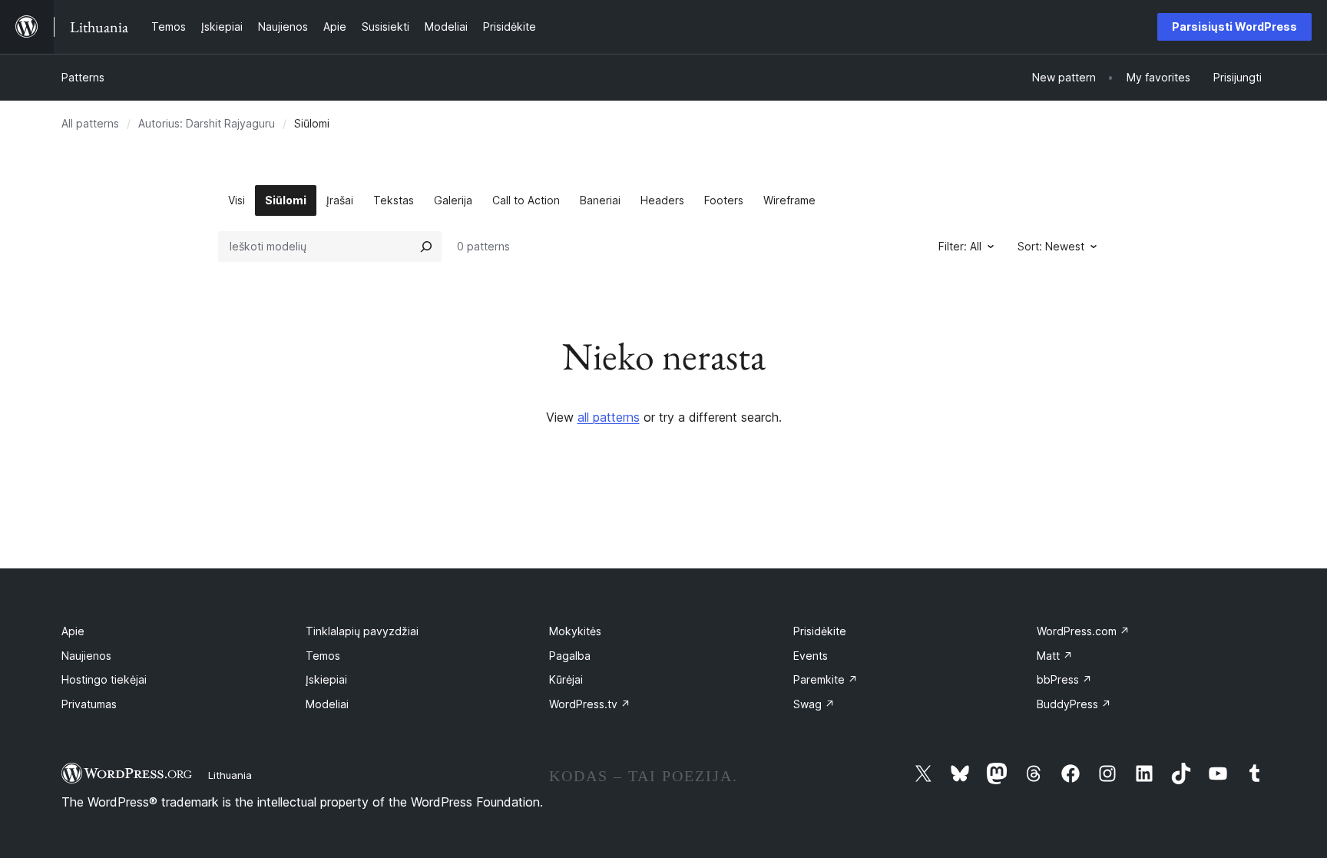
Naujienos (86, 655)
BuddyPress (1074, 704)
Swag (814, 704)
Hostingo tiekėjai (104, 679)
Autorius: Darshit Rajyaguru (206, 123)
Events (810, 655)
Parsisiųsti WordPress (1234, 26)
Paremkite (825, 679)
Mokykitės (575, 631)
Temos (323, 655)
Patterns (82, 77)
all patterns (608, 417)
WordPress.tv (589, 704)
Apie (72, 631)
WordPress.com (1083, 631)
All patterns (90, 123)
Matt (1055, 655)
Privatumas (89, 704)
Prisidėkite (819, 631)
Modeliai (327, 704)
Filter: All (959, 246)
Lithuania (230, 775)
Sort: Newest (1051, 246)
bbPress (1064, 679)
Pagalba (570, 655)
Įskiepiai (326, 679)
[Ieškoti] (426, 246)
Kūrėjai (566, 679)
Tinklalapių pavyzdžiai (362, 631)
